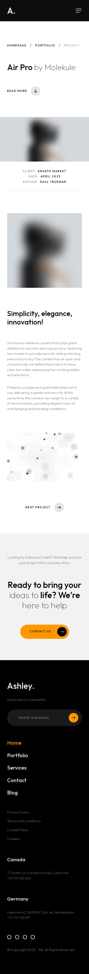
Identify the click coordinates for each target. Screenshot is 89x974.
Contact (17, 780)
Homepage (17, 45)
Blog (12, 792)
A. (11, 10)
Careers (13, 838)
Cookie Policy (17, 830)
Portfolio (45, 45)
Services (17, 768)
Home (14, 743)
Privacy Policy (18, 812)
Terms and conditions (24, 821)
